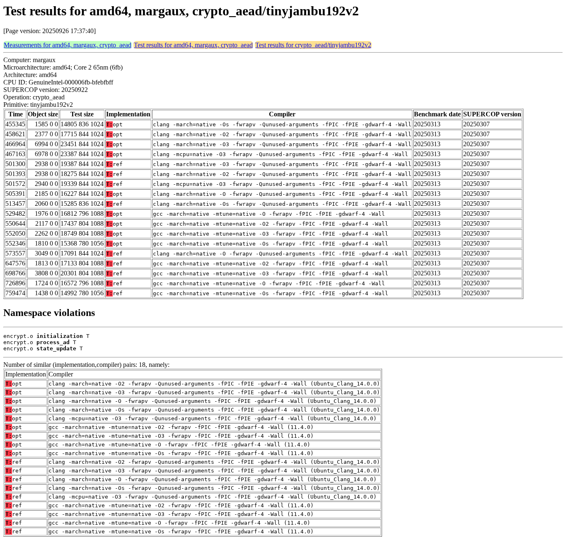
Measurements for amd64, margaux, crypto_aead (67, 44)
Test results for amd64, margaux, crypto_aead (193, 44)
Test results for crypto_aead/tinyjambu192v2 (313, 44)
